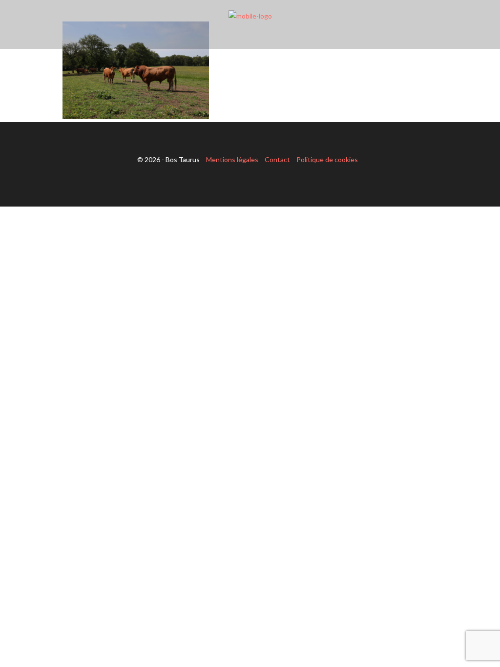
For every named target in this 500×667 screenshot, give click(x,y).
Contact (277, 159)
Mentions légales (232, 159)
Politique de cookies (327, 159)
